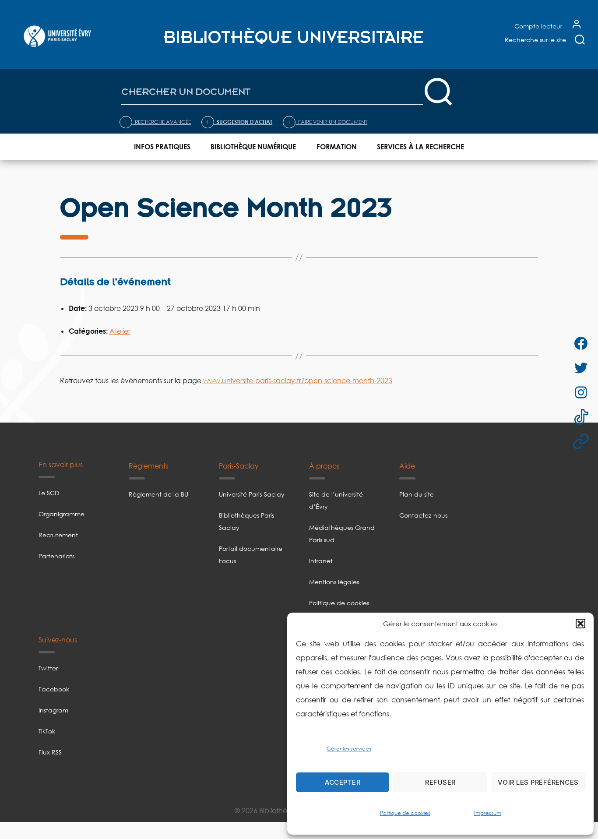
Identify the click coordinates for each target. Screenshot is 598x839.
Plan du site (416, 494)
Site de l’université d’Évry (336, 500)
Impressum (487, 813)
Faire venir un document (327, 122)
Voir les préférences (538, 782)
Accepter (342, 782)
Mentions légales (334, 581)
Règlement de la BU (158, 494)
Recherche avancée (157, 122)
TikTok (47, 731)
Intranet (321, 560)
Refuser (440, 782)
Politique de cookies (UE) (339, 609)
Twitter (48, 668)
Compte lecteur (538, 26)
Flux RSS (50, 752)
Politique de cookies (405, 813)
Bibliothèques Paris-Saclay (247, 521)
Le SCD (49, 493)
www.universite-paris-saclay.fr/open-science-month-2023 (297, 380)
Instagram (53, 710)
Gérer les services (349, 748)
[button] (580, 623)
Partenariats (56, 556)
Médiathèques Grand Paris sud (342, 533)
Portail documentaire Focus (250, 554)
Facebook (54, 689)
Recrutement (58, 535)
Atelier (119, 331)
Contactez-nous (423, 515)
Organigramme (61, 514)
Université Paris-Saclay (252, 494)
